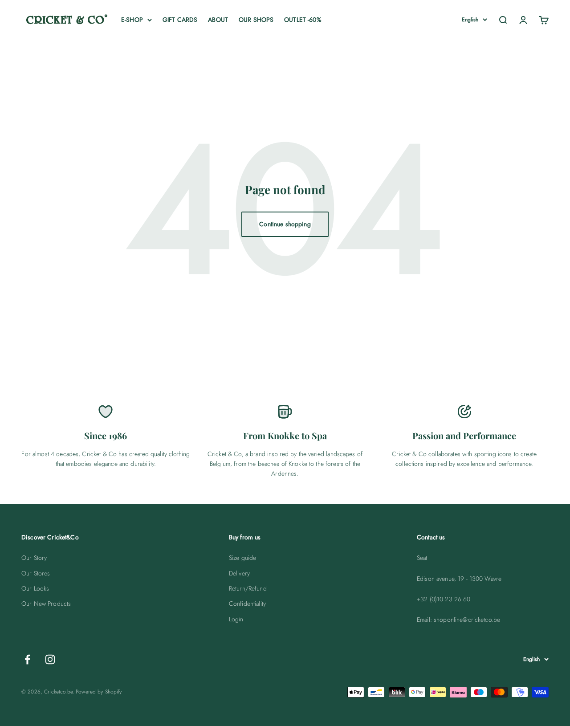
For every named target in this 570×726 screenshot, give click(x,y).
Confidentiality (247, 603)
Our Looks (35, 588)
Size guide (242, 557)
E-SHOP (132, 19)
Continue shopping (284, 224)
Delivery (239, 573)
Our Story (34, 557)
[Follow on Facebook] (27, 659)
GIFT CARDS (180, 19)
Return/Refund (248, 588)
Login (236, 619)
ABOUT (218, 19)
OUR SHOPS (256, 19)
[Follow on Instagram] (50, 659)
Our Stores (35, 573)
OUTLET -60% (303, 19)
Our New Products (46, 603)
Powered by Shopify (99, 692)
